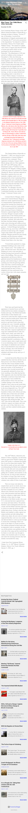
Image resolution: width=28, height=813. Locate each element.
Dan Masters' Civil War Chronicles (14, 4)
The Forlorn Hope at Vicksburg (11, 744)
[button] (26, 23)
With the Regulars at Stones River (12, 726)
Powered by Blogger (15, 807)
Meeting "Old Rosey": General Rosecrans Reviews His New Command (10, 665)
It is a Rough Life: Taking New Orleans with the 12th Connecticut (10, 784)
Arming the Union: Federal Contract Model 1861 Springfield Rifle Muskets (11, 601)
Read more (23, 616)
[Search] (26, 3)
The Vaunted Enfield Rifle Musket (12, 686)
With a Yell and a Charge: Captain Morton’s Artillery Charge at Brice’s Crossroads (11, 706)
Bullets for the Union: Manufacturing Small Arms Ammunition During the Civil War (11, 643)
